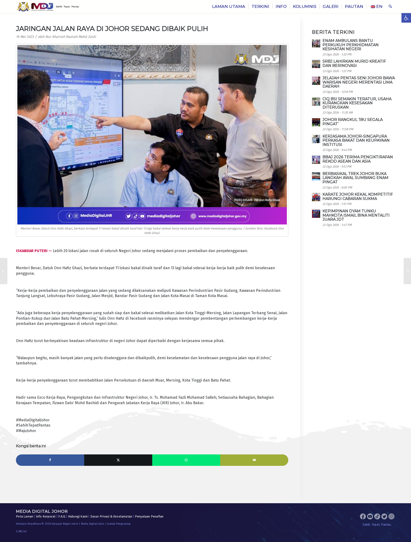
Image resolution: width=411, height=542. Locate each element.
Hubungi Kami (78, 516)
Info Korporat (46, 516)
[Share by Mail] (254, 460)
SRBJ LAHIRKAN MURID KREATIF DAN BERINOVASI (354, 63)
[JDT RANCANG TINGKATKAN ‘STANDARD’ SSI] (407, 271)
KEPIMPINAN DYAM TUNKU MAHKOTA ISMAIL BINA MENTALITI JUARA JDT (356, 215)
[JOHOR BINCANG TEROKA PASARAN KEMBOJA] (3, 271)
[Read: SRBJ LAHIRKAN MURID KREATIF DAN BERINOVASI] (316, 64)
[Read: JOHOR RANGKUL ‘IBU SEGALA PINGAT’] (316, 122)
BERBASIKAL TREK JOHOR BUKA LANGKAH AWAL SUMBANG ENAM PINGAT (355, 177)
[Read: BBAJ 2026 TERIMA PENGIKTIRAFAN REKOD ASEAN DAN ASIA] (316, 159)
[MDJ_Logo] (48, 6)
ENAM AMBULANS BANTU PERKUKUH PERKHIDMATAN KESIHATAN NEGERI (351, 44)
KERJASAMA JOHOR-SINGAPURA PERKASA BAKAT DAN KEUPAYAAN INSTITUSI (356, 140)
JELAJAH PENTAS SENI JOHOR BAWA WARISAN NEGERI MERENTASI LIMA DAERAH (359, 82)
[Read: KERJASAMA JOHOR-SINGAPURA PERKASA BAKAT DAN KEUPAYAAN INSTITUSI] (316, 139)
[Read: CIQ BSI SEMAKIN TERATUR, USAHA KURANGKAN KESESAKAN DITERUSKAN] (316, 101)
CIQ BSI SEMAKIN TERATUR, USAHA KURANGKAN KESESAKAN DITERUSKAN (357, 103)
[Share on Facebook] (50, 460)
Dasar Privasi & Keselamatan (111, 516)
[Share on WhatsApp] (186, 460)
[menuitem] (228, 6)
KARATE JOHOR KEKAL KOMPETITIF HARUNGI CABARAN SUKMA (358, 196)
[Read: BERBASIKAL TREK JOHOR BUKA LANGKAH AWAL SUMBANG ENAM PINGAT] (316, 176)
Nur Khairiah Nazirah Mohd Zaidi (70, 37)
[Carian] (390, 6)
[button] (406, 18)
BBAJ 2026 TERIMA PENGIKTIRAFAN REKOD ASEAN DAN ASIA (358, 159)
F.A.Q (61, 516)
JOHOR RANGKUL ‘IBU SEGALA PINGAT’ (353, 121)
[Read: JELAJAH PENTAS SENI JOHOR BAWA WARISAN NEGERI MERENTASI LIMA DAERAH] (316, 80)
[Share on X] (118, 460)
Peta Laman (24, 516)
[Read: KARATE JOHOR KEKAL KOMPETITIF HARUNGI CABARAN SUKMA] (316, 197)
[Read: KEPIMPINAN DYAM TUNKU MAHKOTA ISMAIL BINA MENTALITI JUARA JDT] (316, 213)
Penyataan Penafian (149, 516)
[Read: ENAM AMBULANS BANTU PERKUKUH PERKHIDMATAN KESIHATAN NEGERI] (316, 43)
